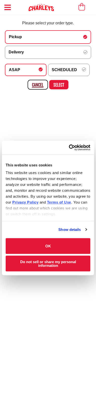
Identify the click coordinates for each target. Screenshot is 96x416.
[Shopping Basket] (82, 7)
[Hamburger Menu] (7, 7)
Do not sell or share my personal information (48, 264)
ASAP (14, 70)
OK (48, 246)
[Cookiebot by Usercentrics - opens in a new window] (69, 147)
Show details (69, 229)
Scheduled (64, 70)
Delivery (16, 52)
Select (58, 84)
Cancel (38, 84)
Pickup (15, 37)
